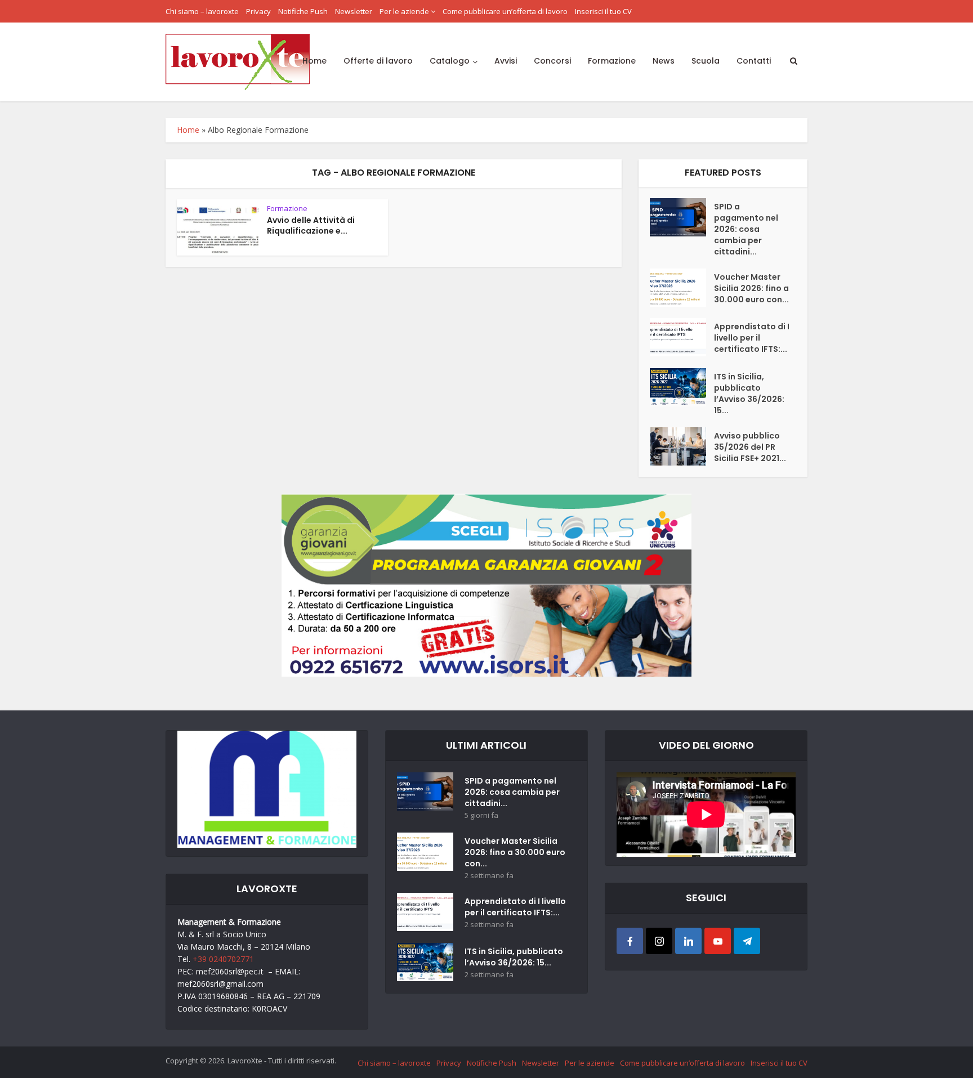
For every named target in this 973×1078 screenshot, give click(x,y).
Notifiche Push (303, 11)
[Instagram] (659, 941)
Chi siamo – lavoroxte (202, 11)
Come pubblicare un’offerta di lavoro (505, 11)
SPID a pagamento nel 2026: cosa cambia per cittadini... (746, 229)
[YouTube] (717, 941)
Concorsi (552, 60)
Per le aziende (404, 11)
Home (314, 60)
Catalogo (450, 60)
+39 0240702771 (223, 959)
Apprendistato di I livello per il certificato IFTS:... (751, 338)
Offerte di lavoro (378, 60)
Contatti (754, 60)
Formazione (612, 60)
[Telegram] (747, 941)
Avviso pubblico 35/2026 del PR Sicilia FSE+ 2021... (750, 447)
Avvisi (505, 60)
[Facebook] (630, 941)
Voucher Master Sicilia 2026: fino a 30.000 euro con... (751, 288)
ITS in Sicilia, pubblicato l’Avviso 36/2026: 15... (749, 393)
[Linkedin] (688, 941)
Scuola (705, 60)
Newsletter (353, 11)
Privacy (258, 11)
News (664, 60)
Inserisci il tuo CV (603, 11)
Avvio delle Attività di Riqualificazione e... (311, 225)
